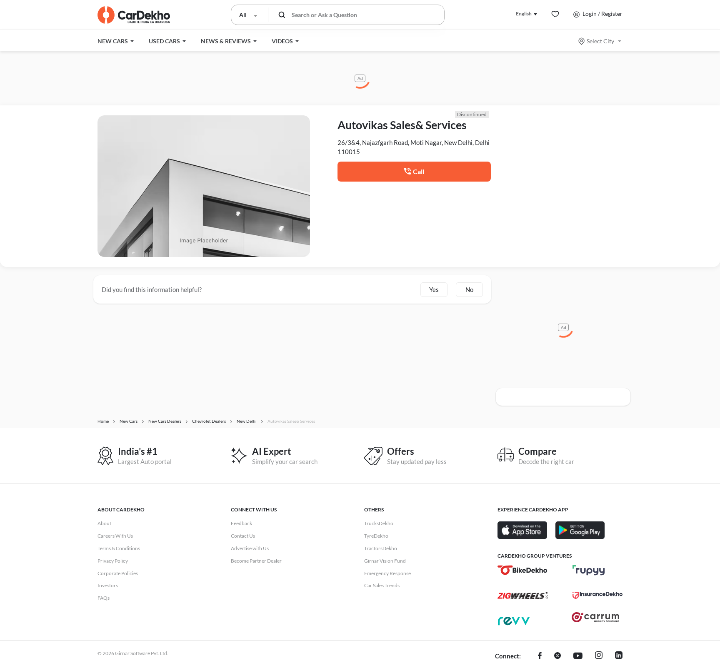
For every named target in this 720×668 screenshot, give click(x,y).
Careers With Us (115, 536)
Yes (434, 289)
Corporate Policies (118, 573)
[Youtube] (577, 656)
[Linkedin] (618, 656)
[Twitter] (557, 656)
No (469, 289)
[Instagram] (598, 656)
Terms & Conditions (119, 548)
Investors (108, 585)
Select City (600, 41)
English (524, 13)
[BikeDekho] (523, 570)
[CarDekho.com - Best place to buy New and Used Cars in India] (134, 15)
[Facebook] (540, 656)
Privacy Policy (113, 561)
